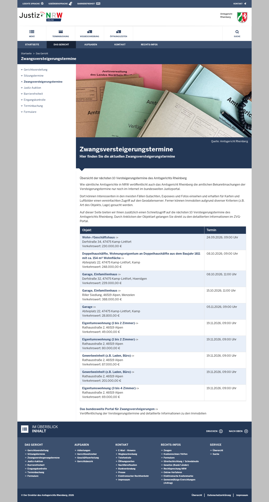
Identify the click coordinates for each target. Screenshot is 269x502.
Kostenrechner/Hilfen (175, 454)
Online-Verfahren (173, 472)
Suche (237, 36)
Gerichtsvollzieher (87, 454)
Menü (32, 36)
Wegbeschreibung (89, 36)
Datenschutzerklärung (219, 495)
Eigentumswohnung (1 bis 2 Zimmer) (108, 323)
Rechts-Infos (149, 44)
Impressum (124, 479)
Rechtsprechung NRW (175, 468)
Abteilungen (83, 450)
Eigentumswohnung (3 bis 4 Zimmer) (109, 388)
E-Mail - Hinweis (126, 450)
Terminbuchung (60, 36)
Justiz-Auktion (32, 87)
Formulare (30, 112)
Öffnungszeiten (118, 36)
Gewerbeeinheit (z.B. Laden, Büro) (106, 356)
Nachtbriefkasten (127, 465)
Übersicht (218, 450)
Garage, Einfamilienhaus (99, 274)
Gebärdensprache (58, 4)
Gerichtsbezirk (85, 461)
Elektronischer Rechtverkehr (133, 476)
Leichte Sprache (31, 4)
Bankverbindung (126, 468)
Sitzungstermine (34, 75)
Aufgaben (90, 44)
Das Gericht (61, 44)
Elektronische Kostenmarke (178, 476)
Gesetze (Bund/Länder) (176, 465)
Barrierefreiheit (86, 4)
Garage (87, 307)
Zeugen (167, 450)
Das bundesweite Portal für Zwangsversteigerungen (117, 409)
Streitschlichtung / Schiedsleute (181, 461)
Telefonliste (124, 457)
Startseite (32, 44)
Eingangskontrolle (35, 99)
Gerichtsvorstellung (35, 69)
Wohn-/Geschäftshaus (98, 237)
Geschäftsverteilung (88, 457)
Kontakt (237, 4)
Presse (121, 472)
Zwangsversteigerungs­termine (43, 81)
